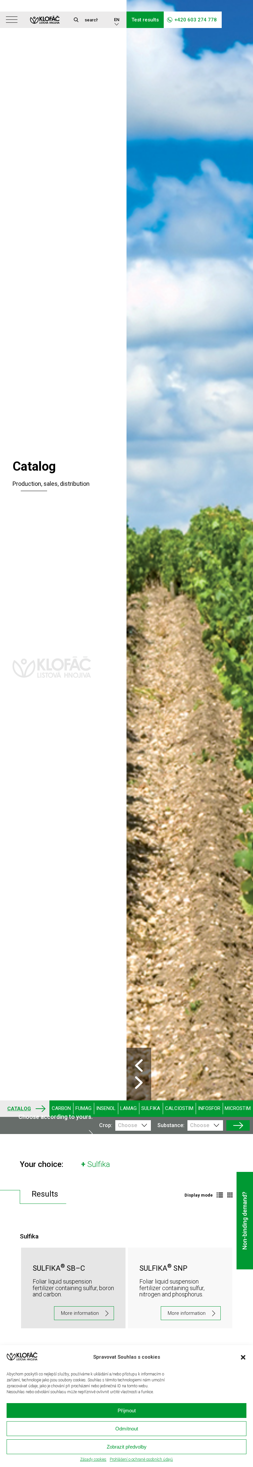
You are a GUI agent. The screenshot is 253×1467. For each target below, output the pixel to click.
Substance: (170, 1125)
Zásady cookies (93, 1459)
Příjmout (127, 1410)
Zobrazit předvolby (127, 1447)
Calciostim (179, 1108)
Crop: (105, 1125)
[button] (243, 1357)
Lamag (128, 1108)
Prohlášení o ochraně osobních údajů (141, 1459)
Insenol (106, 1108)
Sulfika (150, 1108)
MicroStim (238, 1108)
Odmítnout (126, 1428)
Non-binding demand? (244, 1221)
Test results (145, 20)
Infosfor (209, 1108)
